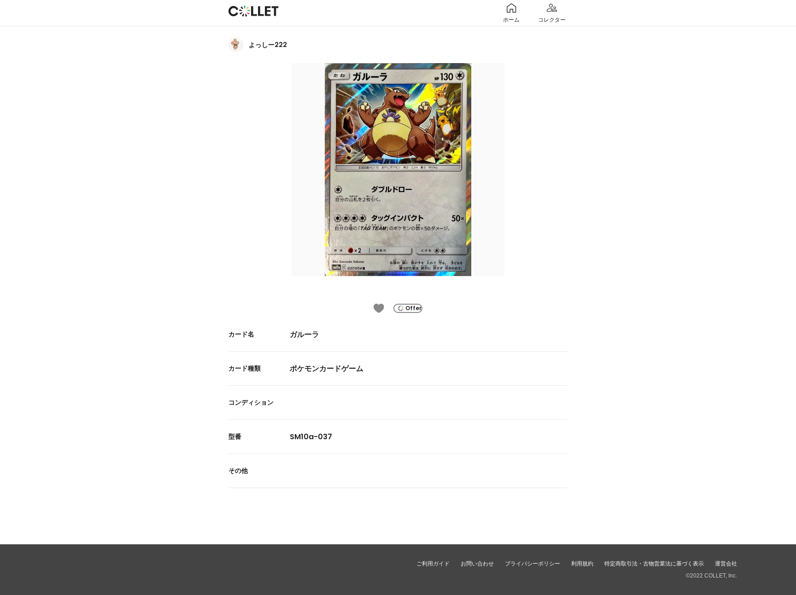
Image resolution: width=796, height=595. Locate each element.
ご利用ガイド (433, 563)
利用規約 (582, 563)
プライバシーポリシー (532, 563)
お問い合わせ (477, 563)
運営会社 (726, 563)
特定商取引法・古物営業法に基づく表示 (654, 563)
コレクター (552, 20)
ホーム (511, 20)
